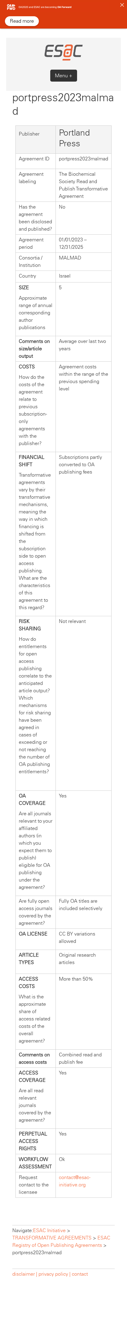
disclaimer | (25, 1274)
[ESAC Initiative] (63, 60)
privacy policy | (55, 1274)
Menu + (63, 76)
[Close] (122, 5)
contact (80, 1274)
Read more (22, 21)
